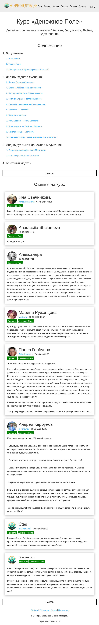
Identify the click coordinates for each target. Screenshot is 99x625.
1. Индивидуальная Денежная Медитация (26, 149)
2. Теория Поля (13, 63)
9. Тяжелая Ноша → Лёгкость (20, 131)
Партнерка (63, 610)
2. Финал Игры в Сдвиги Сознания (22, 155)
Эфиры (73, 5)
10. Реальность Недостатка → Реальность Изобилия (31, 137)
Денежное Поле (15, 205)
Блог (40, 5)
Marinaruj (23, 316)
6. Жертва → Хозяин (16, 115)
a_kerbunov (24, 428)
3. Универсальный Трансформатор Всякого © (27, 69)
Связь (54, 610)
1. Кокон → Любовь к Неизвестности (23, 87)
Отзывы (64, 5)
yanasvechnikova (26, 201)
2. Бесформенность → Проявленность (24, 93)
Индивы (82, 5)
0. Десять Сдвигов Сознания (19, 82)
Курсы (56, 5)
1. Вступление (13, 58)
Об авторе (44, 610)
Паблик (34, 610)
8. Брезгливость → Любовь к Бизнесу (24, 126)
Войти (92, 6)
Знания (47, 5)
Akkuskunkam (25, 354)
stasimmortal (25, 528)
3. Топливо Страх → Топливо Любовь (24, 98)
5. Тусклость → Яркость (17, 109)
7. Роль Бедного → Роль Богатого (22, 120)
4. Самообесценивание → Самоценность (25, 104)
